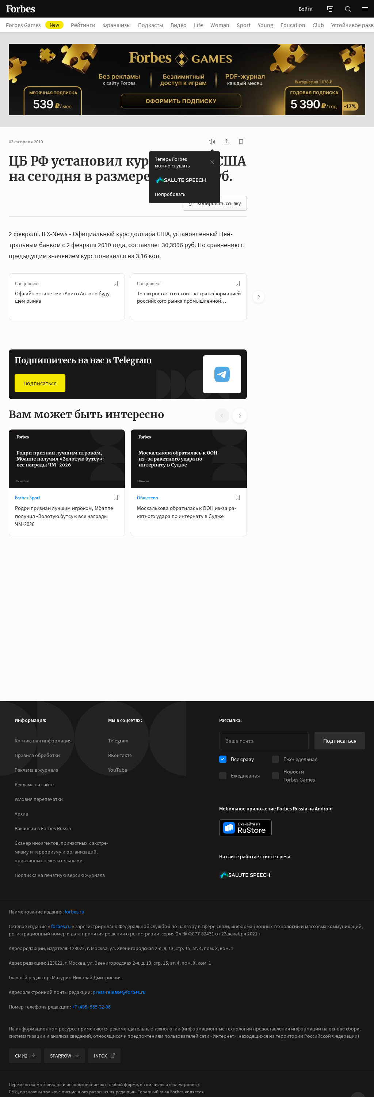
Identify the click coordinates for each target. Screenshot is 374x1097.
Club (318, 25)
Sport (244, 25)
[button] (365, 9)
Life (198, 25)
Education (292, 25)
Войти (306, 8)
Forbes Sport (27, 498)
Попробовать (170, 194)
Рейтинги (83, 25)
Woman (219, 25)
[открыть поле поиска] (348, 9)
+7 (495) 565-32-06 (91, 1006)
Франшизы (117, 25)
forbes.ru (74, 911)
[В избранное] (116, 283)
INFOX (100, 1055)
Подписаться (40, 383)
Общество (147, 498)
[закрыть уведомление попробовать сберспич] (212, 162)
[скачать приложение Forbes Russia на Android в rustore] (245, 828)
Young (265, 25)
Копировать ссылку (219, 203)
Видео (179, 25)
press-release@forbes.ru (119, 992)
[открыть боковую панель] (330, 9)
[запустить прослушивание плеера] (212, 142)
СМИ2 (21, 1055)
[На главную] (20, 8)
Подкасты (150, 25)
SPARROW (60, 1055)
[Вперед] (258, 297)
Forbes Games (32, 25)
